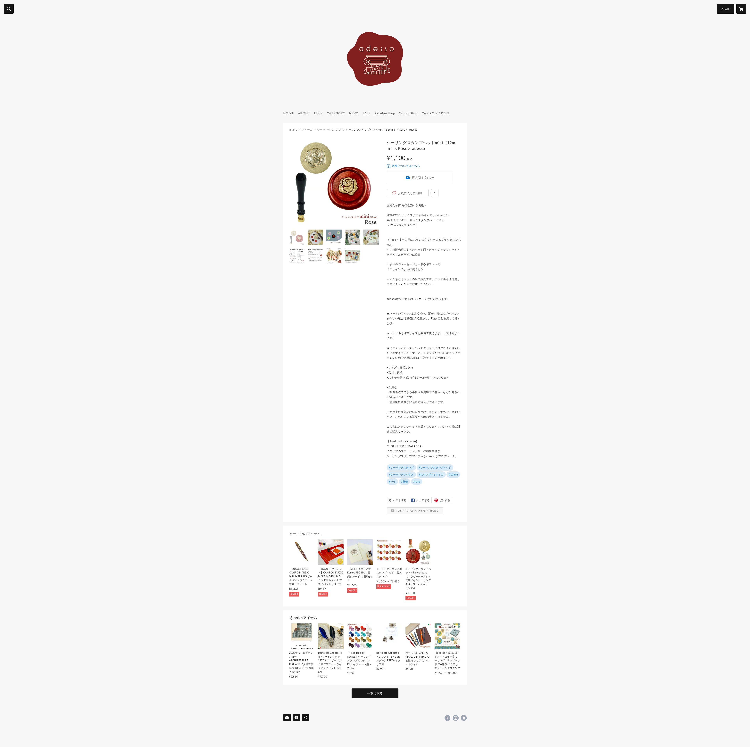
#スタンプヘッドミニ (431, 474)
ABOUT (304, 113)
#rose (416, 481)
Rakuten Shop (384, 113)
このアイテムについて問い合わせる (417, 510)
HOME (288, 113)
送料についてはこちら (406, 165)
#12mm (453, 474)
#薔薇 (404, 481)
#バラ (392, 481)
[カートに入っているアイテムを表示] (741, 9)
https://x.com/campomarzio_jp (447, 718)
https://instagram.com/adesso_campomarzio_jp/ (456, 718)
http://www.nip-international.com (464, 718)
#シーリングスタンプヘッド (435, 467)
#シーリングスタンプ (401, 467)
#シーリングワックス (401, 474)
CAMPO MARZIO (435, 113)
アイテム (307, 129)
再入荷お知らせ (423, 177)
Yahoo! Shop (408, 113)
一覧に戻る (375, 693)
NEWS (354, 113)
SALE (367, 113)
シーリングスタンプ (329, 129)
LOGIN (725, 8)
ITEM (318, 113)
